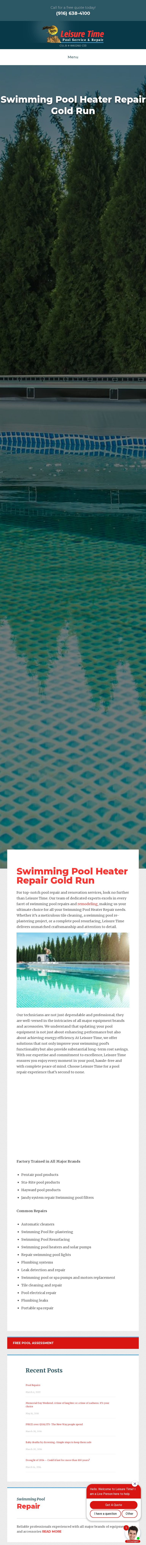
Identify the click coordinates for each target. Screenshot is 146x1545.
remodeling (88, 904)
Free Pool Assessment (33, 1343)
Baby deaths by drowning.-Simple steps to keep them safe (58, 1442)
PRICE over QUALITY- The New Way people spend (54, 1424)
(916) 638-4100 (73, 13)
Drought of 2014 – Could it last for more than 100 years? (58, 1460)
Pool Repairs (33, 1385)
